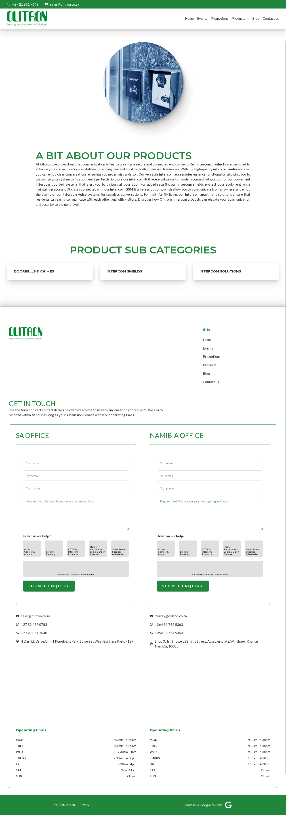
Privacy (84, 804)
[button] (243, 18)
